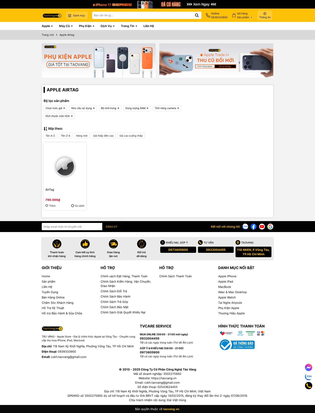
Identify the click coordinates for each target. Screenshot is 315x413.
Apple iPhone (227, 276)
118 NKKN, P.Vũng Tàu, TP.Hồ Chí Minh (253, 252)
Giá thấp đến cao (103, 135)
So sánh (79, 205)
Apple (46, 26)
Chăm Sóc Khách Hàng (57, 302)
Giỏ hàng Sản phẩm (244, 15)
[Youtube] (262, 226)
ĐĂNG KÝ (111, 226)
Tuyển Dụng (50, 292)
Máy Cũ (65, 26)
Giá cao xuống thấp (131, 135)
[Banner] (99, 60)
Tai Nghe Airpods (230, 302)
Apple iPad (225, 281)
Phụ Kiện (85, 26)
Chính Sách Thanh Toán (175, 276)
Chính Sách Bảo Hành (115, 296)
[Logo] (52, 15)
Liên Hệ (148, 26)
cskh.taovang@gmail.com (68, 357)
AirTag (49, 189)
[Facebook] (253, 226)
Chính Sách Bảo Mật (115, 307)
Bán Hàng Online (53, 297)
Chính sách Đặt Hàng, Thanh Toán (124, 276)
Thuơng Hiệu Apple (231, 313)
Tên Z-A (65, 135)
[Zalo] (245, 226)
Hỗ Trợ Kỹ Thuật (53, 308)
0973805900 (178, 250)
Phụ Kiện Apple (228, 308)
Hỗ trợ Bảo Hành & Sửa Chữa (62, 313)
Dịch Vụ (106, 26)
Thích (52, 205)
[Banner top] (157, 3)
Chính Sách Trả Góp (114, 302)
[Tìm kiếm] (196, 15)
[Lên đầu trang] (307, 398)
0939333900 (67, 351)
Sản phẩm (48, 281)
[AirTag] (64, 163)
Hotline (219, 15)
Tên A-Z (50, 135)
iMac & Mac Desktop (232, 292)
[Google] (270, 226)
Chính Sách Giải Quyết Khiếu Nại (123, 312)
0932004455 (215, 250)
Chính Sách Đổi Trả (114, 291)
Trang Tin (128, 26)
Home (46, 276)
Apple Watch (227, 297)
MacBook (224, 287)
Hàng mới (81, 135)
